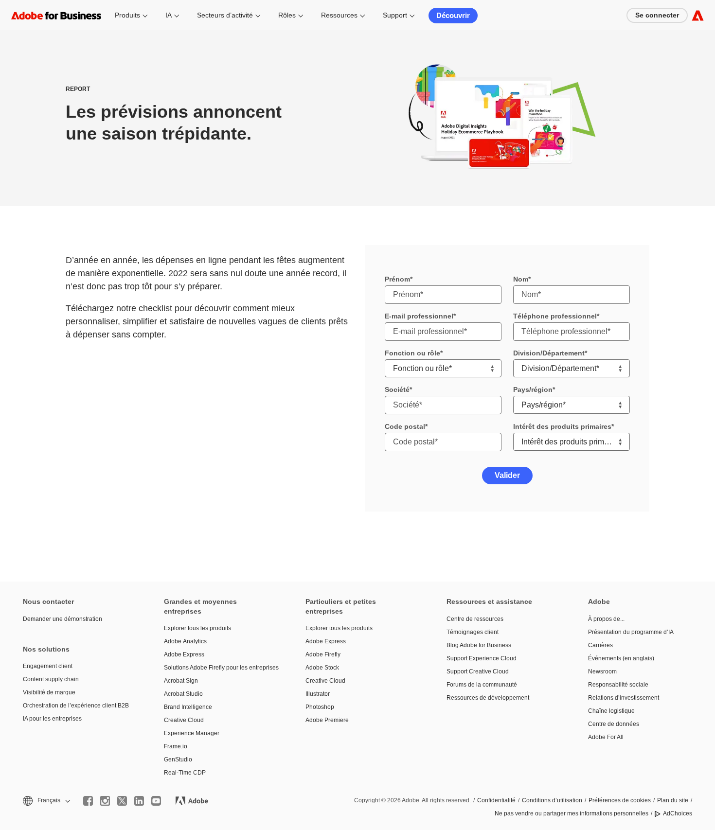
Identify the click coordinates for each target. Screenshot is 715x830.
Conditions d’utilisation (552, 800)
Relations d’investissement (623, 697)
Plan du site (672, 800)
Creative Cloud (184, 720)
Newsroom (602, 671)
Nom (520, 279)
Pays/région (533, 389)
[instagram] (105, 801)
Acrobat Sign (181, 680)
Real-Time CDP (185, 772)
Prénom (397, 279)
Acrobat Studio (183, 693)
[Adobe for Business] (698, 15)
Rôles (287, 15)
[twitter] (122, 801)
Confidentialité (496, 800)
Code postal (405, 426)
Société (397, 389)
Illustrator (317, 693)
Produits (127, 15)
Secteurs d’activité (225, 15)
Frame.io (175, 746)
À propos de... (606, 619)
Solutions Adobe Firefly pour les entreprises (220, 667)
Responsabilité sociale (618, 684)
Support (395, 15)
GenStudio (178, 759)
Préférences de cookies (620, 800)
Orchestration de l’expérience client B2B (76, 705)
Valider (507, 475)
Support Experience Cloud (482, 658)
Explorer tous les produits (197, 628)
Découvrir (453, 15)
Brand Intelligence (188, 707)
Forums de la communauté (482, 684)
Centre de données (613, 724)
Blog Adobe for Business (479, 645)
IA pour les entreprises (52, 718)
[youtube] (156, 801)
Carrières (600, 645)
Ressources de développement (488, 697)
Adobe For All (606, 737)
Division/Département (549, 353)
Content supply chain (51, 679)
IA (168, 15)
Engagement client (47, 666)
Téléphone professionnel (555, 316)
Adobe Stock (322, 667)
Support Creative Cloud (478, 671)
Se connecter (657, 15)
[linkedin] (139, 801)
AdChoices (677, 813)
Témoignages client (473, 632)
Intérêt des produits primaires (562, 426)
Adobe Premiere (327, 720)
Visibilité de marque (49, 692)
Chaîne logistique (611, 710)
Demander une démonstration (62, 619)
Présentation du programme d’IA (631, 632)
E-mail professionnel (419, 316)
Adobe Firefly (322, 654)
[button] (46, 800)
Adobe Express (184, 654)
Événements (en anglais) (621, 658)
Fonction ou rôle (412, 353)
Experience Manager (191, 733)
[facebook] (88, 801)
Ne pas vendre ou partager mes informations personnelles (571, 813)
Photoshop (319, 707)
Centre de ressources (475, 619)
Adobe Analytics (185, 641)
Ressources (339, 15)
